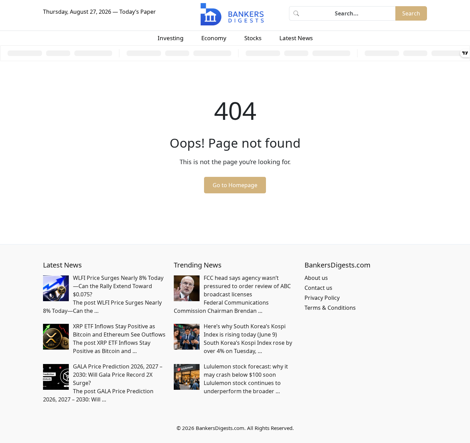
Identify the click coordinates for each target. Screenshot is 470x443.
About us (316, 278)
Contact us (318, 288)
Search (411, 13)
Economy (213, 38)
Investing (170, 38)
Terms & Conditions (330, 307)
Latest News (296, 38)
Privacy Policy (322, 298)
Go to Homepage (235, 185)
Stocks (252, 38)
